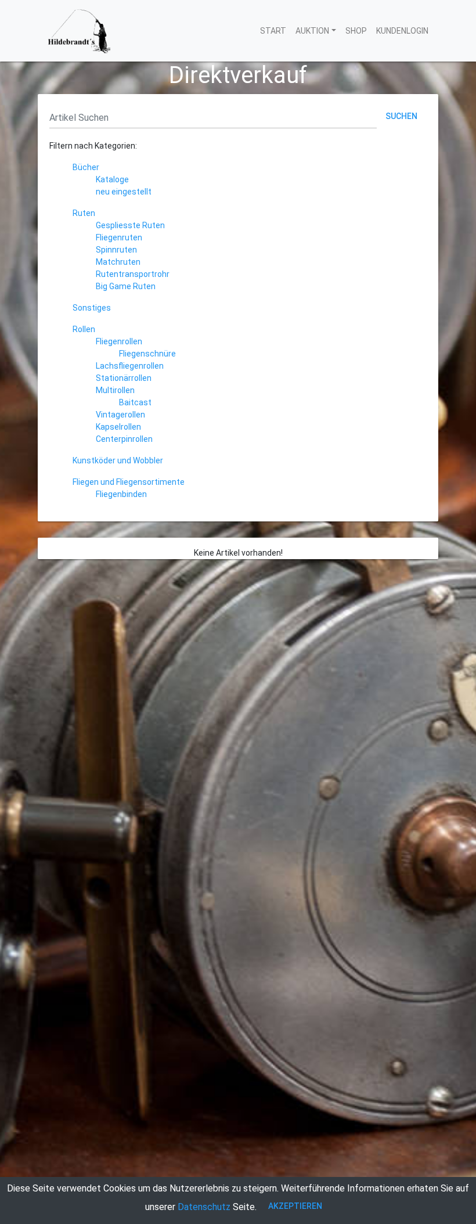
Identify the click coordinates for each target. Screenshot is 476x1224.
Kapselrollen (118, 426)
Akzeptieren (295, 1206)
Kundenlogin (402, 30)
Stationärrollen (124, 378)
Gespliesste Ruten (130, 225)
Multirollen (115, 390)
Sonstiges (92, 307)
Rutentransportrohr (133, 274)
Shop (356, 30)
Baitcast (135, 402)
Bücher (86, 167)
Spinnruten (116, 249)
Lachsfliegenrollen (130, 365)
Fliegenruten (119, 237)
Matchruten (118, 262)
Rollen (84, 329)
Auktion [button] (312, 30)
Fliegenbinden (121, 494)
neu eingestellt (124, 191)
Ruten (84, 213)
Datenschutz (204, 1206)
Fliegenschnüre (147, 353)
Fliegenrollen (119, 341)
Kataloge (112, 179)
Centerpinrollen (124, 439)
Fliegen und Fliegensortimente (129, 482)
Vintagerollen (120, 414)
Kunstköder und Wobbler (118, 460)
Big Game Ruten (126, 286)
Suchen (401, 116)
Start (273, 30)
